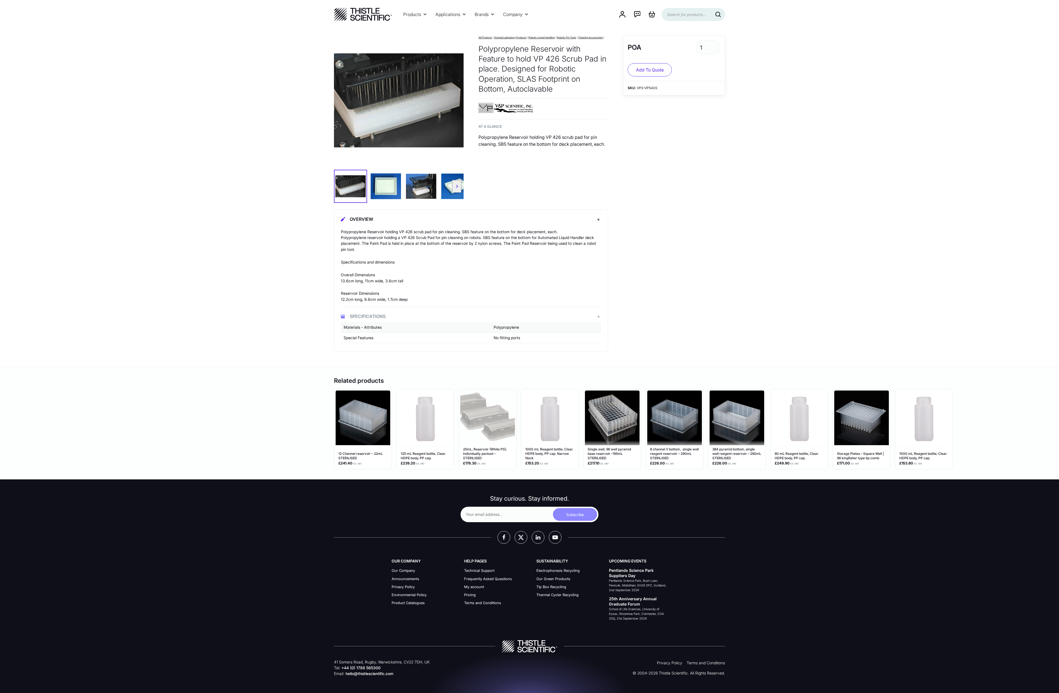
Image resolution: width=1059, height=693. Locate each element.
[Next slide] (456, 186)
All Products (485, 37)
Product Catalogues (408, 603)
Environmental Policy (409, 595)
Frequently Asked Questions (488, 579)
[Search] (718, 14)
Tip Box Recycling (551, 587)
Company (513, 14)
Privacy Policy (403, 587)
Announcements (405, 579)
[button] (350, 186)
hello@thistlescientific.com (369, 673)
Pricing (470, 595)
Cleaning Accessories (590, 37)
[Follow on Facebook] (504, 537)
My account (474, 587)
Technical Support (479, 570)
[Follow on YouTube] (555, 537)
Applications (447, 14)
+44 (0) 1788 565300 (361, 667)
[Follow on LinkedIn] (538, 537)
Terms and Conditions (482, 603)
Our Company (403, 570)
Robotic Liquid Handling (541, 37)
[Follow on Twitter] (521, 537)
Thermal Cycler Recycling (557, 595)
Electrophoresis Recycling (558, 570)
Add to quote (650, 70)
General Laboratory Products (510, 37)
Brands (482, 14)
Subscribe (575, 514)
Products (412, 14)
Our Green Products (553, 579)
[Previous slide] (341, 186)
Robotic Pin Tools (566, 37)
